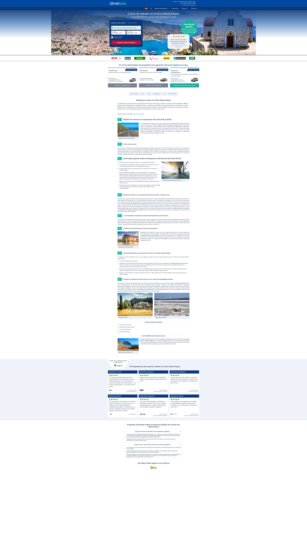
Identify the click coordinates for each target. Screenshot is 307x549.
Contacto (193, 8)
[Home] (118, 3)
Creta (150, 198)
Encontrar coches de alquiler (126, 42)
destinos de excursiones (138, 114)
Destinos (183, 8)
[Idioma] (146, 8)
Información (174, 8)
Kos (150, 123)
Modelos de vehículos (161, 8)
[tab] (118, 22)
